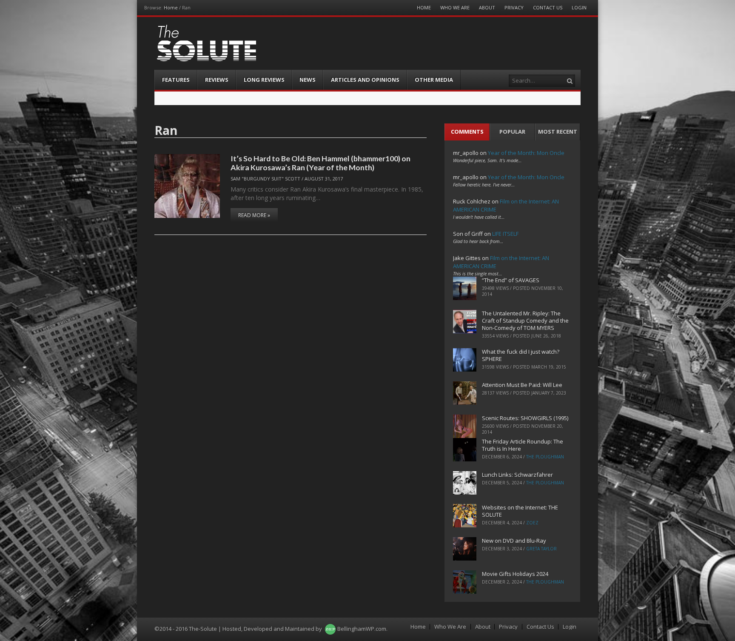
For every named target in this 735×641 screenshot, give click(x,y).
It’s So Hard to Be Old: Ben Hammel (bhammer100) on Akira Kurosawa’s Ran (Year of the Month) (320, 163)
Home (171, 7)
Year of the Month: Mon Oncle (526, 153)
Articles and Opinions (365, 79)
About (487, 7)
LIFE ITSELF (505, 234)
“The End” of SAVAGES (510, 280)
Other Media (434, 79)
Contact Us (547, 7)
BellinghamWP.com (361, 628)
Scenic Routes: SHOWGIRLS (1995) (525, 418)
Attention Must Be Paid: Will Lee (522, 385)
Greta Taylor (541, 549)
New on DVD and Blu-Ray (514, 540)
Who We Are (455, 7)
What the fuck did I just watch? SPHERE (520, 355)
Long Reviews (264, 79)
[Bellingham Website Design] (330, 628)
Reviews (216, 79)
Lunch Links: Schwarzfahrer (517, 474)
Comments (467, 131)
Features (176, 79)
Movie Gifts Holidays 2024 (515, 574)
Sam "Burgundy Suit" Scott (265, 178)
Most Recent (557, 131)
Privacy (514, 7)
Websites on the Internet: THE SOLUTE (520, 511)
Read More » (254, 215)
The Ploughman (545, 457)
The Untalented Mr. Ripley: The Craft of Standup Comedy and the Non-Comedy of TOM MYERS (525, 320)
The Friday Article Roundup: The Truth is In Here (522, 445)
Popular (512, 131)
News (307, 79)
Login (579, 7)
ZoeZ (532, 523)
